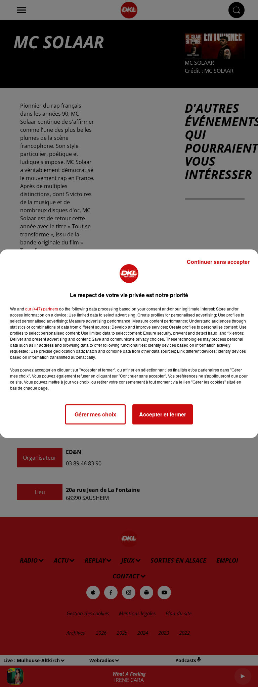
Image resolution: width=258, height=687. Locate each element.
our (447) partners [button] (41, 308)
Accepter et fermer (162, 414)
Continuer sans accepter (218, 262)
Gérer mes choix (95, 414)
